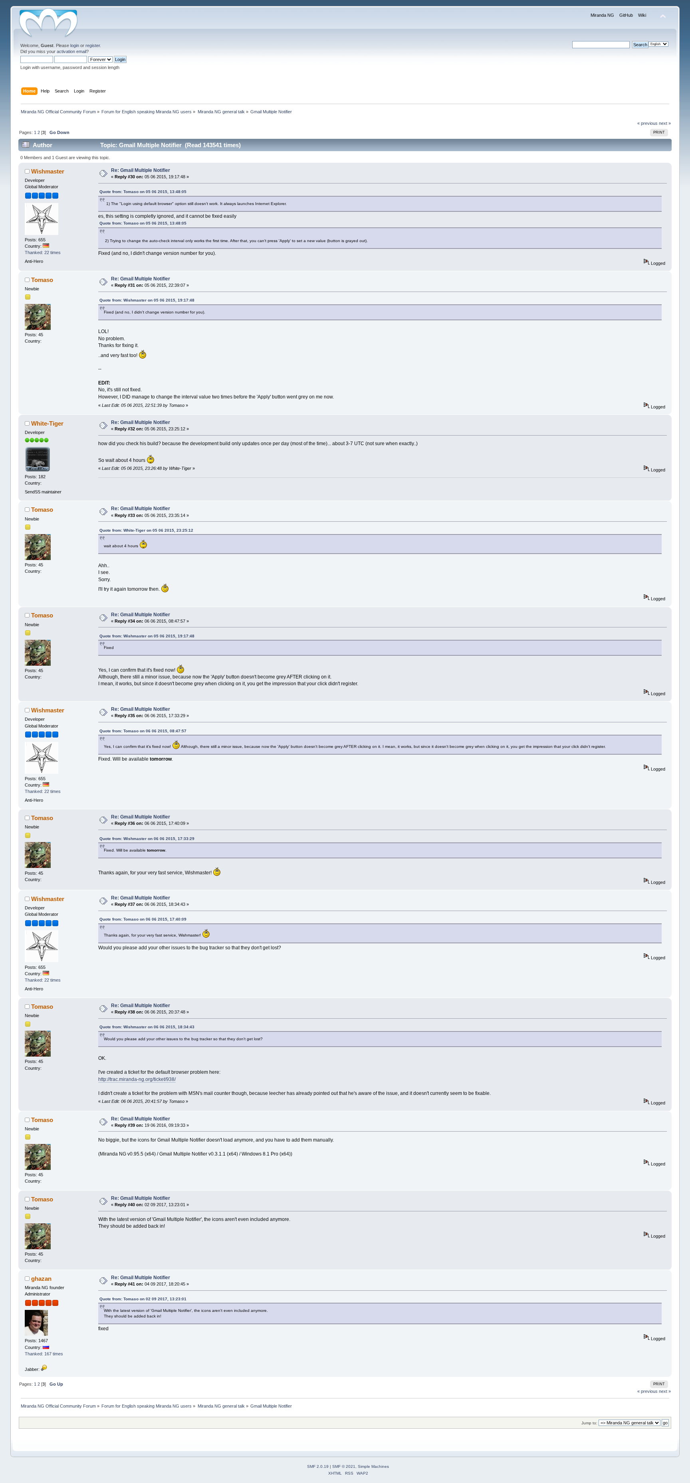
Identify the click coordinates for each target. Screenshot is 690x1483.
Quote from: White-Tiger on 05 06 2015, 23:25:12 (146, 530)
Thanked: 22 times (43, 252)
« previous (647, 123)
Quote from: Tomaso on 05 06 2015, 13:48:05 (142, 191)
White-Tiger (47, 423)
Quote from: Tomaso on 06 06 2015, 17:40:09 (142, 919)
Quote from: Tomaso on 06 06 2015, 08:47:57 (142, 731)
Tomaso (42, 279)
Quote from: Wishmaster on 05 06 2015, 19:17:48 (146, 300)
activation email (71, 51)
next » (665, 123)
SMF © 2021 (343, 1466)
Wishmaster (47, 171)
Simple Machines (373, 1466)
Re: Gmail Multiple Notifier (140, 170)
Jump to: (589, 1423)
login (74, 45)
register (92, 45)
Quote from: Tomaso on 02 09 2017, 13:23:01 (142, 1299)
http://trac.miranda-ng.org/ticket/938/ (137, 1079)
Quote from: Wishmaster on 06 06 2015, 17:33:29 (146, 838)
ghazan (41, 1278)
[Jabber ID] (44, 1369)
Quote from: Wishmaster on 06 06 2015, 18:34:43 (146, 1027)
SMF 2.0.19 (318, 1466)
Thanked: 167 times (44, 1353)
